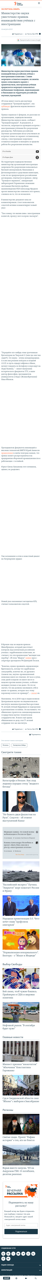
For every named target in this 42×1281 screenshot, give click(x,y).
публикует (5, 107)
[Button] (17, 34)
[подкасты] (16, 1278)
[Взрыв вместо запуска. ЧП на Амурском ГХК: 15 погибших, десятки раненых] (21, 1155)
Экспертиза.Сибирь (10, 9)
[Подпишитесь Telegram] (23, 1254)
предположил (7, 453)
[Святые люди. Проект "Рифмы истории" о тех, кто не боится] (21, 1124)
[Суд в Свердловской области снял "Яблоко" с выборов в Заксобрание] (21, 1085)
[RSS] (33, 1254)
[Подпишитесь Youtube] (18, 1254)
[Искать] (35, 1278)
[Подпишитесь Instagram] (28, 1254)
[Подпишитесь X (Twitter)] (13, 1254)
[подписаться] (8, 1259)
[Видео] (26, 1278)
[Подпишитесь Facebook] (8, 1254)
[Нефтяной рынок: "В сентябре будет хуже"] (21, 1012)
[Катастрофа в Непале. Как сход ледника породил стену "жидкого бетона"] (21, 767)
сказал (34, 693)
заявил (28, 658)
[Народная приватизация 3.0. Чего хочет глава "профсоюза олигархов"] (21, 905)
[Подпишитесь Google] (3, 1254)
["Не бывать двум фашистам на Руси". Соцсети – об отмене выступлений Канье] (21, 801)
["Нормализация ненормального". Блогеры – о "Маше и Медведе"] (21, 939)
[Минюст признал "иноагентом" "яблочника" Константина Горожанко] (21, 1051)
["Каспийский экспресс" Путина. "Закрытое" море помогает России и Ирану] (21, 871)
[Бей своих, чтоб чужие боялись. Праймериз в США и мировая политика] (21, 978)
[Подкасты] (3, 1259)
